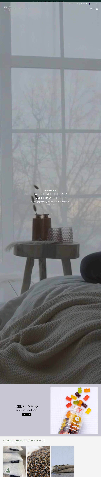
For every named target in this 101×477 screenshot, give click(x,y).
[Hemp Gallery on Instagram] (83, 3)
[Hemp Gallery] (7, 9)
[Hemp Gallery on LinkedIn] (85, 3)
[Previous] (33, 1)
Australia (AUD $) (93, 3)
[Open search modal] (91, 8)
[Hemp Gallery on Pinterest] (86, 3)
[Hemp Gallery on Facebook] (81, 3)
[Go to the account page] (94, 8)
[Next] (67, 1)
